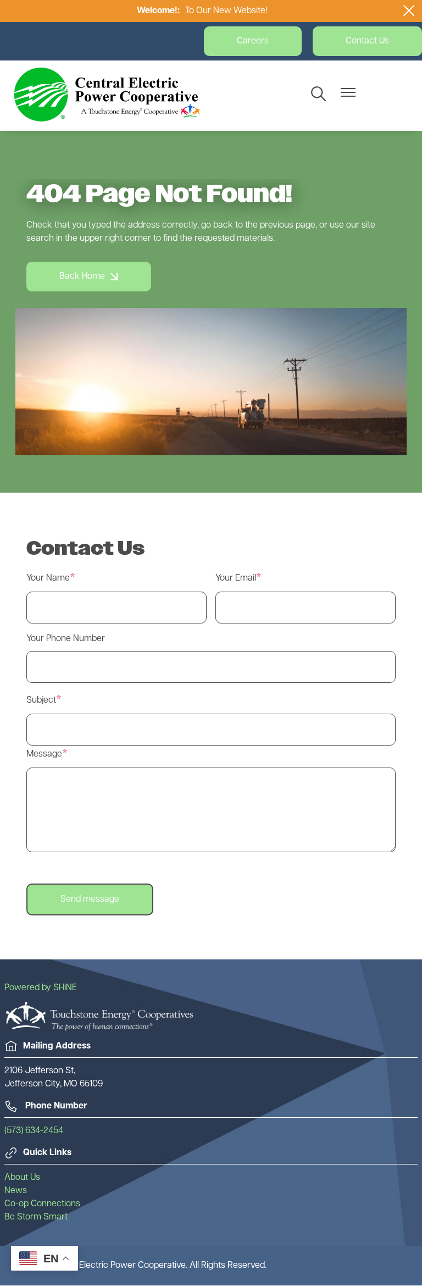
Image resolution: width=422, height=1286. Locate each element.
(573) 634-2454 (33, 1131)
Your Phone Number (65, 638)
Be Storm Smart (36, 1217)
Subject (41, 700)
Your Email (235, 578)
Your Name (48, 578)
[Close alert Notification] (409, 10)
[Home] (107, 94)
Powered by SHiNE (40, 988)
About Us (22, 1177)
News (15, 1190)
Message (44, 754)
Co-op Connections (42, 1204)
